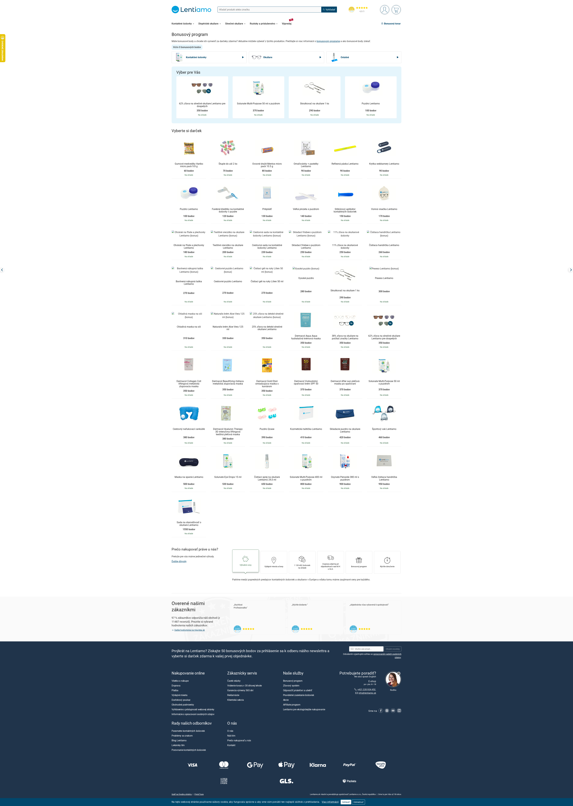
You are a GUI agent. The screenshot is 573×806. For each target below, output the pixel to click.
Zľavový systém (291, 685)
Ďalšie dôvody (179, 561)
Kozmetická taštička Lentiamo (306, 429)
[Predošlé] (2, 270)
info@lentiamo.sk (367, 692)
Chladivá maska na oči (189, 326)
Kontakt (231, 745)
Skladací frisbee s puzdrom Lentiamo (306, 246)
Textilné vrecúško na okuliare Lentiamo (228, 246)
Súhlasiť (346, 802)
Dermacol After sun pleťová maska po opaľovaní (345, 382)
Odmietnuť (358, 802)
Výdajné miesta (179, 695)
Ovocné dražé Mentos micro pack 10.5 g (267, 165)
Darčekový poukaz (181, 699)
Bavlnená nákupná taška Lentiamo (189, 282)
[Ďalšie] (571, 270)
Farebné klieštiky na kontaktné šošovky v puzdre (228, 210)
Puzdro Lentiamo (371, 103)
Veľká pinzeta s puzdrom (306, 209)
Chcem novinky (393, 648)
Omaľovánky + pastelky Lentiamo (306, 165)
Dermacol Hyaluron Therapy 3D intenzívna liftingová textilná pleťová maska (228, 432)
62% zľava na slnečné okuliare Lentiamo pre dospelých (202, 104)
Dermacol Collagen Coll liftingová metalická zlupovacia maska (189, 384)
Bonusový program (292, 680)
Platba (175, 690)
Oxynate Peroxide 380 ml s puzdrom (345, 478)
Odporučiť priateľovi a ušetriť (297, 690)
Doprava (176, 685)
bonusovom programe (328, 41)
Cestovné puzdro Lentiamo (228, 281)
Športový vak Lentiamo (384, 429)
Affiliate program (291, 704)
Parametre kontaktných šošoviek (188, 730)
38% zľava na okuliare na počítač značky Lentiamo (345, 337)
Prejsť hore (199, 794)
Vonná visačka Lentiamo (384, 209)
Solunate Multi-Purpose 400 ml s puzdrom (306, 478)
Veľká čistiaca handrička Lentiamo (384, 478)
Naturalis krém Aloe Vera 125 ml (228, 328)
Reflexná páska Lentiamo (345, 164)
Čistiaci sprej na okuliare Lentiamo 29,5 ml (267, 478)
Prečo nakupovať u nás (239, 740)
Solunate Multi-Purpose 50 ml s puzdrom (258, 103)
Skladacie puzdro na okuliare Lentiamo (345, 430)
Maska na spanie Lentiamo (189, 477)
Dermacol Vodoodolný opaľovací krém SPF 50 (306, 382)
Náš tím (231, 735)
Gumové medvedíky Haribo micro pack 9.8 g (189, 165)
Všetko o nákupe (180, 680)
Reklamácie (233, 695)
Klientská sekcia (235, 699)
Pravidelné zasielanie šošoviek (298, 695)
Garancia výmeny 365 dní (240, 690)
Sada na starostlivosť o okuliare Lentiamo (189, 523)
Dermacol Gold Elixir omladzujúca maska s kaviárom (267, 384)
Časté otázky (233, 680)
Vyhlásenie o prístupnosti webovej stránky (193, 709)
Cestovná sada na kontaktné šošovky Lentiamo (267, 246)
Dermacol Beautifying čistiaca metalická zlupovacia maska (228, 382)
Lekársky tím (178, 745)
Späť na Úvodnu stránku (182, 794)
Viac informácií (330, 801)
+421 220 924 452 (367, 689)
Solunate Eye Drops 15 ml (227, 477)
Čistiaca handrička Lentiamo (384, 245)
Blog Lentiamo (179, 740)
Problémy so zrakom (182, 735)
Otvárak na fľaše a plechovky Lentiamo (189, 246)
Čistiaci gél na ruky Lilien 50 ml (267, 281)
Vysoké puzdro (306, 278)
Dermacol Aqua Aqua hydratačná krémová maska (306, 337)
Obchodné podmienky (183, 704)
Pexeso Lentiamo (384, 278)
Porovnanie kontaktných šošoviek (189, 750)
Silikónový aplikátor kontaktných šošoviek (345, 210)
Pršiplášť (267, 209)
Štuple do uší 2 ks (228, 164)
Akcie (286, 699)
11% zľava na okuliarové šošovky (345, 246)
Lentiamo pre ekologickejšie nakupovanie (304, 709)
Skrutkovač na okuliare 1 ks (314, 103)
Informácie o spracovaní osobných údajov (193, 714)
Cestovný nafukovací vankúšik (189, 429)
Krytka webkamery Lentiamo (384, 164)
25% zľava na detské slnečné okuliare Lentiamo (267, 328)
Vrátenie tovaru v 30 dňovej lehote (244, 685)
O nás (230, 730)
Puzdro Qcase (267, 429)
